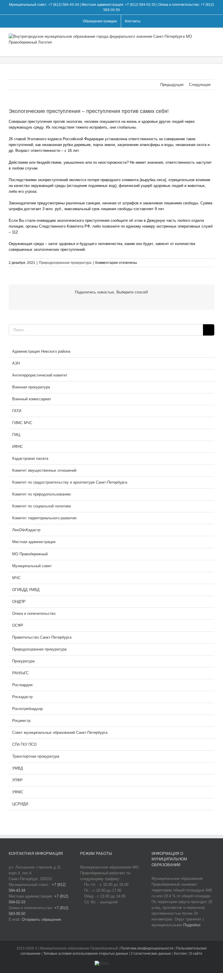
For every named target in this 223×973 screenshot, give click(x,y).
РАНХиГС (20, 673)
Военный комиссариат (31, 399)
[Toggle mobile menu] (212, 47)
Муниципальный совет (32, 566)
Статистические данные (151, 954)
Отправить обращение (41, 919)
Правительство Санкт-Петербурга (41, 637)
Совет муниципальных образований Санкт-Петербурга (59, 732)
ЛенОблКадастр (26, 530)
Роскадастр (22, 697)
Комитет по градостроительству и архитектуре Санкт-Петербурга (69, 482)
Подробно (191, 925)
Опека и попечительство (33, 613)
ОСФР (17, 625)
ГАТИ (16, 411)
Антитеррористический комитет (39, 375)
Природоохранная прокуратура (65, 263)
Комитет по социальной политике (41, 506)
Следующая (200, 84)
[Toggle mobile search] (201, 47)
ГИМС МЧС (22, 423)
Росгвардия (22, 685)
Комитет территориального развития (44, 518)
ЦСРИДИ (20, 804)
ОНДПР (19, 601)
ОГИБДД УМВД (25, 590)
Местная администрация (33, 542)
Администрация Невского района (41, 351)
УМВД (17, 768)
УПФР (17, 780)
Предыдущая (172, 84)
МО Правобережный (30, 554)
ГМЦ (16, 435)
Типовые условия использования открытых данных (85, 954)
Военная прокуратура (31, 387)
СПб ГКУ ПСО (24, 744)
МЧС (16, 578)
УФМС (17, 792)
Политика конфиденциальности (147, 948)
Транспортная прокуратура (35, 756)
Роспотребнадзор (27, 709)
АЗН (16, 363)
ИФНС (17, 446)
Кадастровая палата (30, 458)
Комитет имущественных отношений (44, 470)
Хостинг (180, 954)
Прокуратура (23, 661)
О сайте (195, 954)
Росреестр (21, 720)
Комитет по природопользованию (41, 494)
